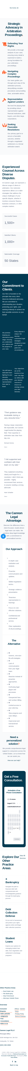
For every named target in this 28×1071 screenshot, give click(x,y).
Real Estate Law (8, 991)
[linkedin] (15, 1061)
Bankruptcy (12, 882)
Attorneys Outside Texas (11, 998)
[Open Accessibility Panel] (3, 536)
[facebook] (12, 1061)
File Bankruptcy (8, 993)
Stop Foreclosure (8, 996)
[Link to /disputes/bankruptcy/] (14, 879)
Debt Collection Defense (11, 912)
